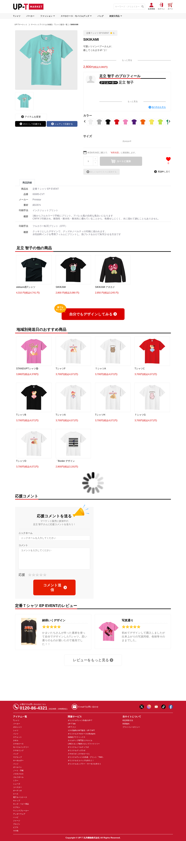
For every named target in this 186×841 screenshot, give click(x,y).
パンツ (15, 734)
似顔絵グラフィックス (76, 737)
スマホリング (18, 750)
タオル (15, 740)
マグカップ (17, 757)
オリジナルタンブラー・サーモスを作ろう (84, 764)
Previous (84, 121)
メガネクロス (18, 774)
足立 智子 (126, 82)
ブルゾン (16, 824)
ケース (15, 794)
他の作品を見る (159, 107)
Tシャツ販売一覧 (61, 25)
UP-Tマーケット (21, 25)
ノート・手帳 (18, 771)
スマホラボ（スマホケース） (79, 754)
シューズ (16, 784)
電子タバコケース (20, 797)
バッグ (101, 16)
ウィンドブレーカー (21, 811)
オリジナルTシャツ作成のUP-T (80, 720)
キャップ (16, 801)
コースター (17, 787)
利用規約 (125, 724)
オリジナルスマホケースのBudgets (81, 734)
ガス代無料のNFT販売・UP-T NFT (81, 730)
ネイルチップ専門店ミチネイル (80, 740)
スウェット (17, 737)
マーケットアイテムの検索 (41, 25)
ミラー (15, 781)
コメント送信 (52, 587)
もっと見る (127, 60)
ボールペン (17, 767)
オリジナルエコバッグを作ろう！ (81, 760)
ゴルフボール (18, 777)
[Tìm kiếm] (143, 6)
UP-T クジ (72, 727)
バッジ (15, 764)
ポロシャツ (17, 727)
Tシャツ (16, 16)
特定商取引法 (127, 720)
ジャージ (16, 821)
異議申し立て (164, 171)
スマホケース (18, 744)
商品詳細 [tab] (27, 182)
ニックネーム (26, 533)
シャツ (15, 730)
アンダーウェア (19, 814)
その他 (15, 831)
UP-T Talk (72, 724)
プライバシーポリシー (131, 727)
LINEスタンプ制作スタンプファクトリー (84, 744)
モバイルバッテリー (21, 747)
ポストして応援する (32, 124)
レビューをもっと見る (91, 660)
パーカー (30, 16)
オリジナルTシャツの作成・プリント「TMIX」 (86, 757)
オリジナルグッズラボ (76, 750)
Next (169, 121)
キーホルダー (18, 760)
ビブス (15, 827)
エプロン (16, 807)
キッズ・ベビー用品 (21, 804)
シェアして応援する (63, 124)
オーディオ (17, 791)
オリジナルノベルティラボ (78, 747)
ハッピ (15, 817)
